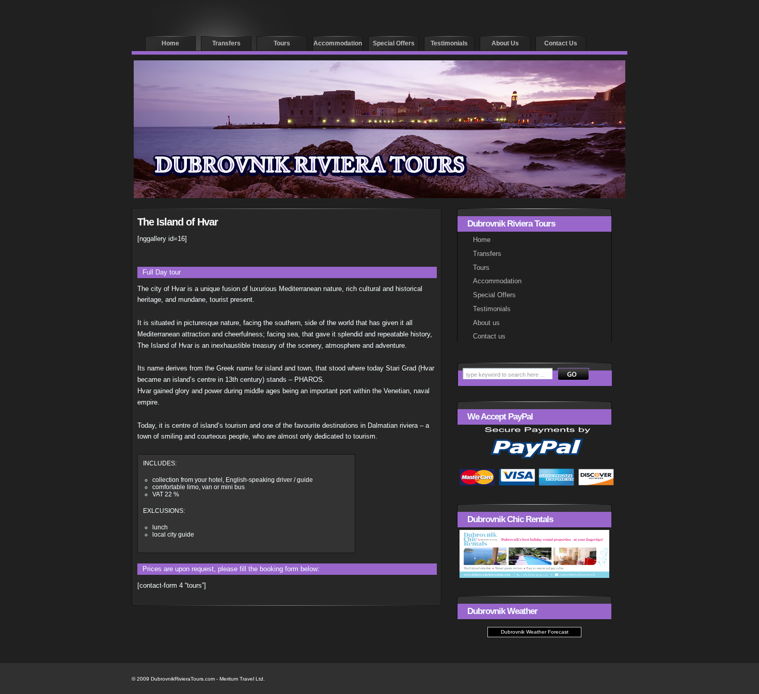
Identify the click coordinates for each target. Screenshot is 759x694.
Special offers (394, 43)
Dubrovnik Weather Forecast (534, 632)
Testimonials (449, 43)
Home (170, 43)
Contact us (560, 43)
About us (505, 43)
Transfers (226, 43)
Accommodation (337, 43)
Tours (282, 43)
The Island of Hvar (177, 222)
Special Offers (494, 295)
